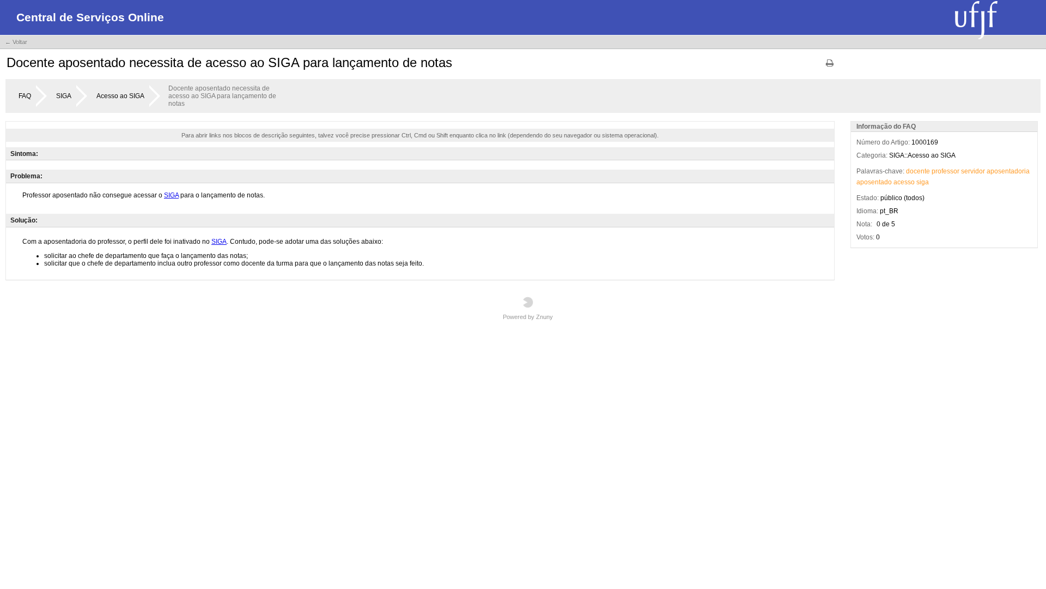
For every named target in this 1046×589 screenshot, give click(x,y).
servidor (973, 171)
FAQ (25, 96)
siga (922, 182)
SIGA (63, 96)
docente (918, 171)
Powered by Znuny (528, 317)
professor (945, 171)
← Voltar (16, 42)
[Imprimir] (830, 66)
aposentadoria (1008, 171)
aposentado (874, 182)
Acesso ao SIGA (120, 96)
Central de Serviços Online (90, 17)
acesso (904, 182)
